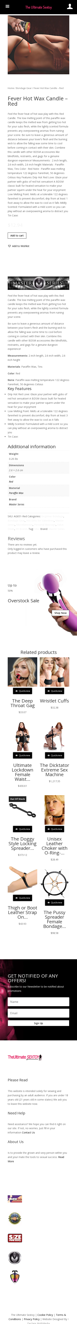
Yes (33, 671)
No (45, 671)
